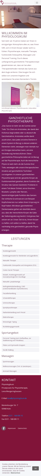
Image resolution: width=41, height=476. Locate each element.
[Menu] (37, 3)
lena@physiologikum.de (17, 398)
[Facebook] (4, 428)
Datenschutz (22, 428)
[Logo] (9, 4)
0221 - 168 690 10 (16, 415)
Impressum (12, 428)
